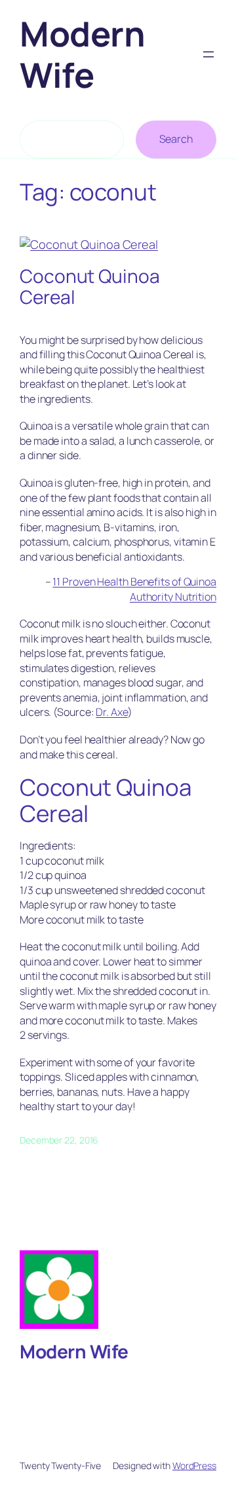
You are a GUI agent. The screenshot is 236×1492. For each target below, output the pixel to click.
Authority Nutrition (173, 596)
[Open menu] (208, 54)
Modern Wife (82, 54)
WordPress (194, 1465)
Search (176, 139)
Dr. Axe (111, 712)
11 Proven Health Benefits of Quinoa (134, 581)
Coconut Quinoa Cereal (90, 286)
